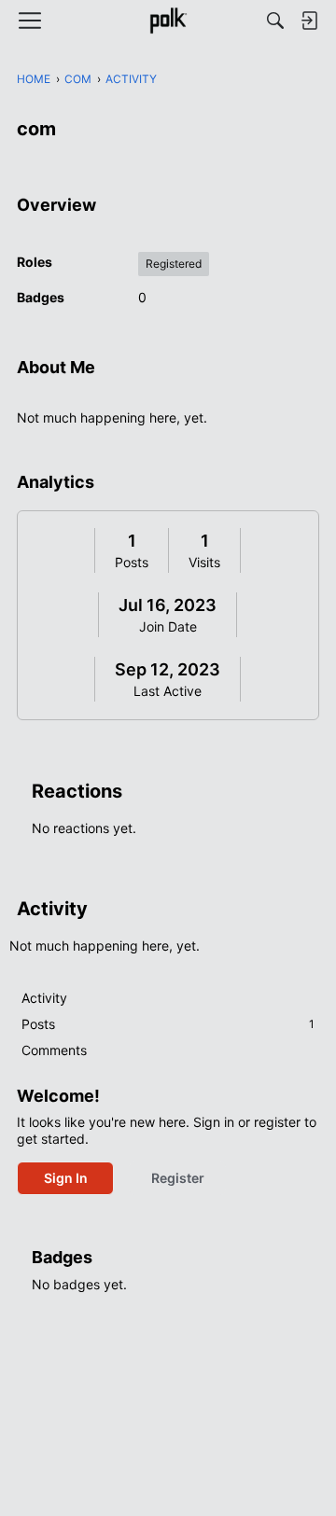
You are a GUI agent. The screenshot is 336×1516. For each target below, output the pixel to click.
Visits (204, 562)
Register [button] (177, 1178)
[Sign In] (309, 20)
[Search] (275, 20)
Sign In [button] (66, 1178)
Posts (131, 562)
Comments (54, 1050)
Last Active (167, 691)
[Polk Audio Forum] (167, 20)
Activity (44, 998)
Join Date (168, 626)
